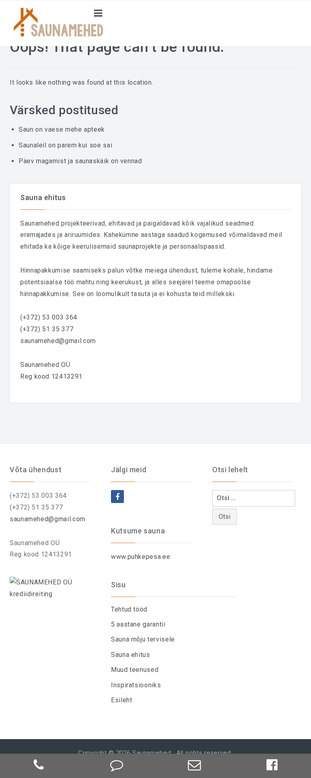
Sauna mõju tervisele (143, 639)
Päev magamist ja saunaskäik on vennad (80, 161)
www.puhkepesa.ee (140, 557)
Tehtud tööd (129, 609)
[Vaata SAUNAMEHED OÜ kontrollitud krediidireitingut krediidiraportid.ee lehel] (54, 588)
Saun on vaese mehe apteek (62, 129)
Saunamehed (151, 753)
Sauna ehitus (130, 655)
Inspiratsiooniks (136, 685)
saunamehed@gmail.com (58, 341)
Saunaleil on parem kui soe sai (65, 145)
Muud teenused (134, 670)
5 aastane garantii (138, 624)
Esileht (121, 700)
